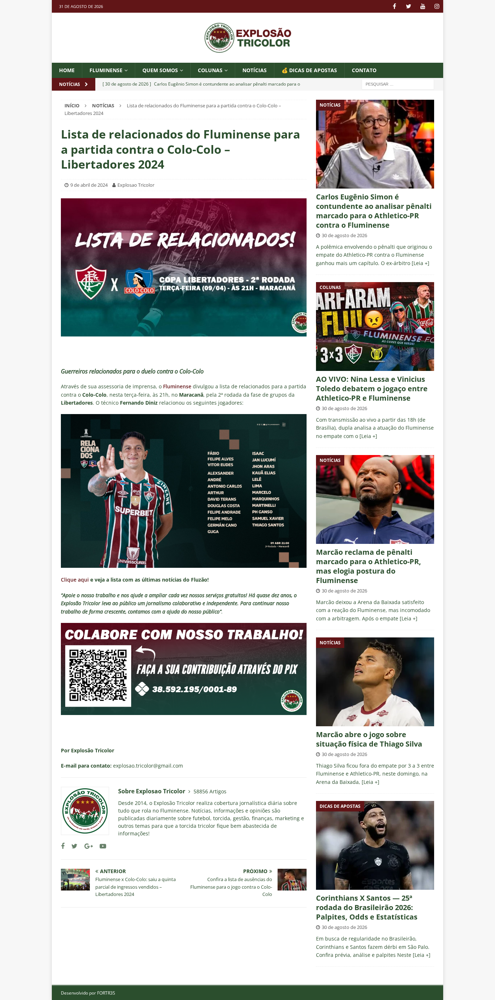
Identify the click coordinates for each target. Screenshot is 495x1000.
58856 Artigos (210, 791)
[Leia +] (420, 263)
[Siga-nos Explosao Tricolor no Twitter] (72, 846)
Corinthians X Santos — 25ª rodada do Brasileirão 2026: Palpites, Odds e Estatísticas (366, 907)
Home (67, 70)
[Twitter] (408, 6)
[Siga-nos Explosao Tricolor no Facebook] (63, 846)
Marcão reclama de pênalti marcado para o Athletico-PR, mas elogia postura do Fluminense (368, 566)
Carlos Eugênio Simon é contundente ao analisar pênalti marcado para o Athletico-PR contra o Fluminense (374, 211)
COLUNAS (210, 70)
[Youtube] (422, 6)
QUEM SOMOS (160, 70)
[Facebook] (394, 6)
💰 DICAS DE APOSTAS (309, 70)
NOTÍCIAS (254, 70)
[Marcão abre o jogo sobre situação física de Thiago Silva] (375, 681)
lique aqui (76, 579)
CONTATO (364, 70)
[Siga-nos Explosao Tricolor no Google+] (86, 846)
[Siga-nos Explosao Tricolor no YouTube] (100, 846)
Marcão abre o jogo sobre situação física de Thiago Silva (369, 739)
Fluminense (106, 70)
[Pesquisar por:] (398, 83)
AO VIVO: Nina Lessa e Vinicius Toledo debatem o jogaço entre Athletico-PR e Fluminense (372, 388)
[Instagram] (436, 6)
